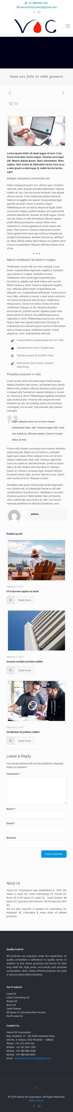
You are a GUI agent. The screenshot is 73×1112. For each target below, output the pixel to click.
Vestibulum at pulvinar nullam (23, 732)
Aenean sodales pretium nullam (24, 661)
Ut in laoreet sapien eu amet (22, 591)
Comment (13, 773)
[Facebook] (34, 12)
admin (35, 514)
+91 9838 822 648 (37, 3)
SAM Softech (36, 1100)
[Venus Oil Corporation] (36, 26)
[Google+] (39, 12)
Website (11, 837)
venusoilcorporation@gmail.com (38, 7)
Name (11, 808)
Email (10, 823)
